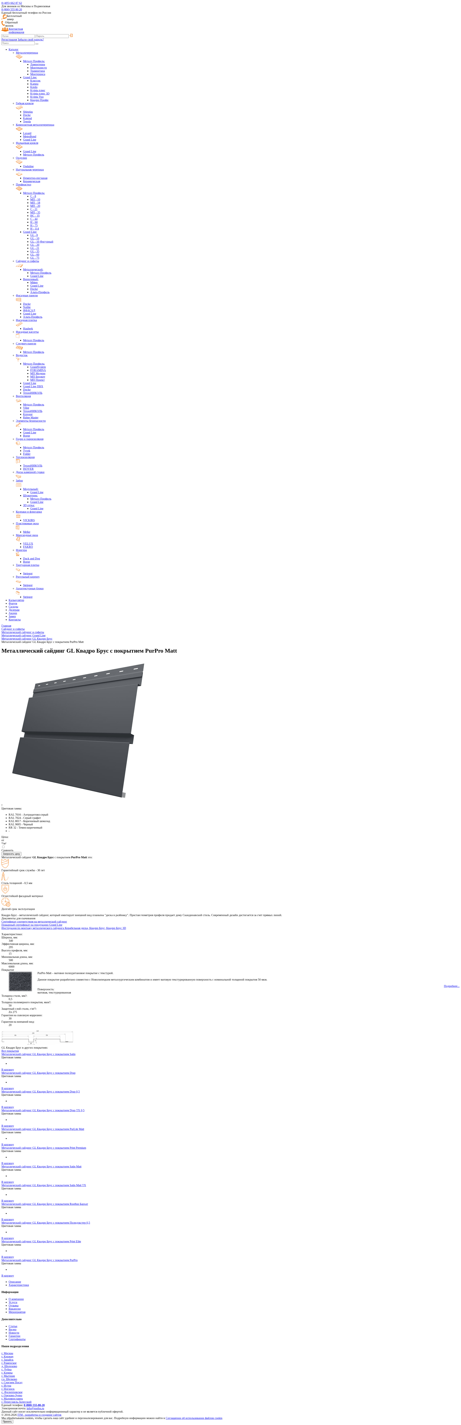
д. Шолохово (9, 1366)
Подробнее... (452, 986)
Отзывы (14, 1305)
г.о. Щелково (9, 1379)
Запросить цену (11, 854)
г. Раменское (9, 1362)
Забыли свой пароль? (31, 39)
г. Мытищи (8, 1375)
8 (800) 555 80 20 (11, 9)
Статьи (13, 1326)
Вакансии (15, 1308)
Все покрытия (10, 1050)
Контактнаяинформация (16, 30)
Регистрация (9, 39)
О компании (16, 1299)
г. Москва (7, 1353)
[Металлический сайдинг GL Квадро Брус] (37, 1044)
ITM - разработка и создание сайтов (39, 1414)
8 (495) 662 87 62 (11, 3)
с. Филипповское (12, 1392)
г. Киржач (7, 1356)
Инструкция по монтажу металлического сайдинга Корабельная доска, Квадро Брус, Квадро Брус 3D (63, 928)
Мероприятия (17, 1312)
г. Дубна (6, 1369)
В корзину (7, 1069)
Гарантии (14, 1335)
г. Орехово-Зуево (11, 1395)
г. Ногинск (8, 1388)
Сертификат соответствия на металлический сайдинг (34, 921)
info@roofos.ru (35, 1408)
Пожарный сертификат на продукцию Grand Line (31, 924)
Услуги (13, 1302)
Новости (14, 1332)
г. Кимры (7, 1372)
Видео (12, 1329)
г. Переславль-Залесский (16, 1401)
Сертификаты (17, 1339)
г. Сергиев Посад (11, 1382)
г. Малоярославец (12, 1398)
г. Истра (6, 1385)
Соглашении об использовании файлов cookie (194, 1418)
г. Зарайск (7, 1359)
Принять (7, 1421)
